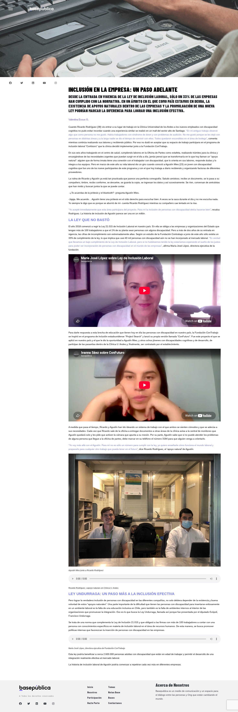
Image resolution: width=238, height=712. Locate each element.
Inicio (90, 686)
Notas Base (114, 692)
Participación (94, 697)
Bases (111, 697)
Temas (111, 686)
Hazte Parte (93, 702)
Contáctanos (115, 702)
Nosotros (92, 692)
